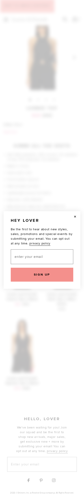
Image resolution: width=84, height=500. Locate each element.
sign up (42, 274)
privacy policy (39, 243)
